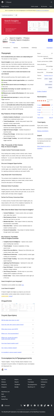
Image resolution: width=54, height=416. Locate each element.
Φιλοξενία (4, 384)
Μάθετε (30, 379)
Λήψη (50, 40)
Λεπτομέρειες (6, 47)
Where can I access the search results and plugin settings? (9, 338)
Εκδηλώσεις (44, 382)
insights (50, 78)
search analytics (48, 84)
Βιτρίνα (16, 379)
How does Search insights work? (9, 343)
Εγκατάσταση (24, 47)
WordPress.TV (31, 387)
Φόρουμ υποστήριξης (42, 131)
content (46, 78)
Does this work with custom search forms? (12, 324)
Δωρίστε (43, 384)
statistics (50, 87)
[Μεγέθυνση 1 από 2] (15, 305)
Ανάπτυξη (34, 47)
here (23, 285)
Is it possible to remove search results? (11, 352)
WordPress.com (5, 391)
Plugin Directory (5, 6)
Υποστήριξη (49, 47)
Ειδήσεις (3, 382)
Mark (13, 42)
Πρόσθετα (17, 384)
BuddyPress (4, 399)
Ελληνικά (7, 405)
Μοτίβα (16, 387)
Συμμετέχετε (44, 379)
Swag (43, 387)
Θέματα (17, 382)
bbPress (3, 396)
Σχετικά (3, 379)
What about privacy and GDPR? (9, 329)
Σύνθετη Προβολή (42, 91)
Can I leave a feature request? (9, 347)
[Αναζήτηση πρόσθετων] (16, 15)
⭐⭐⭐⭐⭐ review (6, 296)
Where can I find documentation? (10, 333)
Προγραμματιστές (32, 384)
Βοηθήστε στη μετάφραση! (42, 10)
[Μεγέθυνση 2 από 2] (32, 305)
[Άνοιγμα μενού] (52, 2)
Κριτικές (16, 47)
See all (51, 117)
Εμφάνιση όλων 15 (48, 75)
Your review (40, 117)
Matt (2, 394)
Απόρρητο (4, 387)
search (50, 81)
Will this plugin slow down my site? (10, 320)
